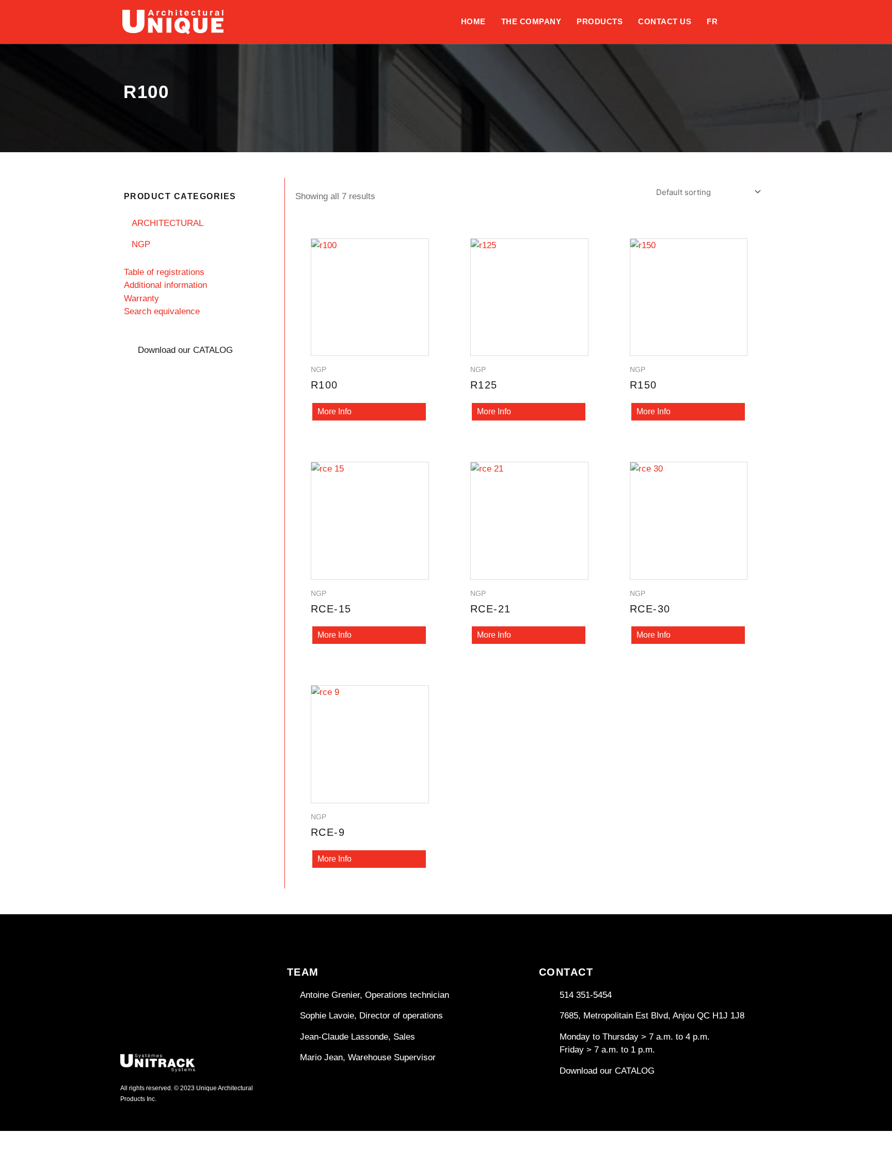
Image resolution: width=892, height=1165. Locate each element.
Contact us (664, 21)
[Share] (82, 1140)
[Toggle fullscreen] (49, 1140)
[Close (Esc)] (116, 1140)
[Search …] (771, 13)
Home (473, 21)
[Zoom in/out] (15, 1140)
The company (531, 21)
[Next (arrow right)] (49, 1157)
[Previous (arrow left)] (15, 1157)
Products (600, 21)
